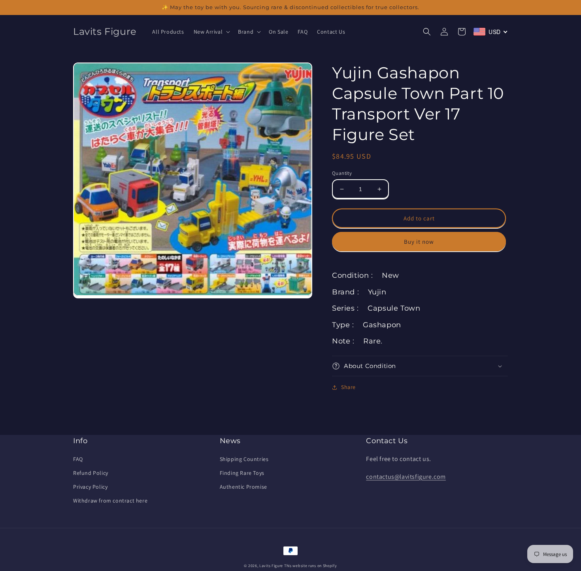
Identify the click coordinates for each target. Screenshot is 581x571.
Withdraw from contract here (110, 500)
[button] (211, 31)
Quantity (342, 173)
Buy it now (419, 241)
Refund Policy (90, 472)
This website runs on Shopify (310, 565)
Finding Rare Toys (242, 472)
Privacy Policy (90, 486)
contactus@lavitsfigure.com (406, 476)
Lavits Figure (271, 565)
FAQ (78, 459)
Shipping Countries (244, 459)
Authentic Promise (243, 486)
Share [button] (348, 387)
